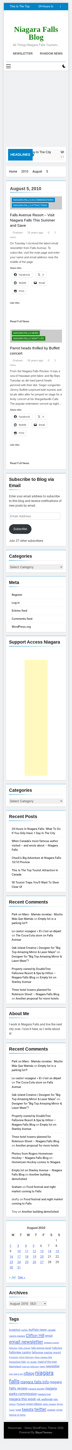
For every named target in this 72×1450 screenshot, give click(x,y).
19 (34, 1256)
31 (19, 1267)
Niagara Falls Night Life (28, 338)
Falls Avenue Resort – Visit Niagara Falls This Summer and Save (32, 220)
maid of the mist (47, 1361)
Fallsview (57, 1348)
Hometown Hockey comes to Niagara (36, 1162)
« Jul (12, 1277)
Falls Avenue (24, 1348)
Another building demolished (40, 1211)
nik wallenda (45, 1399)
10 (19, 1251)
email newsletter (26, 1342)
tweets (28, 1409)
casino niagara (17, 1336)
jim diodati (32, 1362)
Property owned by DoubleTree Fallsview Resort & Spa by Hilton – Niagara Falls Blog (34, 973)
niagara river (44, 1394)
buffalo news (38, 1330)
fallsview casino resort (46, 1352)
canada (51, 1330)
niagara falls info (34, 1382)
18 (26, 1256)
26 (34, 1262)
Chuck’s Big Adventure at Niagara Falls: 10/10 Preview (32, 6)
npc (55, 1399)
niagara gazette (36, 1389)
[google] (40, 19)
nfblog (29, 1373)
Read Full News (19, 321)
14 (49, 1251)
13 (42, 1251)
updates (51, 1410)
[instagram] (31, 19)
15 (57, 1251)
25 (26, 1262)
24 (19, 1262)
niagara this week (22, 1399)
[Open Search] (57, 66)
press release (34, 1404)
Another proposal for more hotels (37, 998)
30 (11, 1267)
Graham (18, 232)
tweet (18, 1410)
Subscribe (20, 529)
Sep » (21, 1277)
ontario (12, 1404)
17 (19, 1256)
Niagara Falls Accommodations (33, 200)
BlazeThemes (43, 1432)
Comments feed (22, 619)
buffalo (24, 1330)
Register (17, 595)
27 (42, 1262)
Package (21, 1404)
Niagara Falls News (25, 333)
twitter (40, 1409)
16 (11, 1256)
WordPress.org (21, 626)
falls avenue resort (41, 1348)
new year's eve (16, 1374)
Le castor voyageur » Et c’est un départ (36, 931)
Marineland (15, 1366)
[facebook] (27, 19)
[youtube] (45, 19)
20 (42, 1256)
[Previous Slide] (57, 6)
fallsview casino (20, 1352)
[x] (36, 19)
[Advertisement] (36, 109)
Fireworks (13, 1357)
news (42, 1366)
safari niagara (49, 1404)
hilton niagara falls (43, 1357)
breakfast (15, 1329)
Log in (16, 602)
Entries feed (19, 610)
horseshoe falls (17, 1361)
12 (34, 1251)
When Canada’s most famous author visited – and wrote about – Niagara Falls (35, 845)
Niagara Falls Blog (36, 33)
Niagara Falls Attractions (30, 205)
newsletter (53, 1366)
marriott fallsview (30, 1366)
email (49, 1336)
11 (26, 1251)
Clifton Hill (35, 1335)
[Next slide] (63, 6)
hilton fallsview (26, 1357)
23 (11, 1262)
